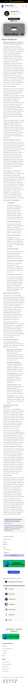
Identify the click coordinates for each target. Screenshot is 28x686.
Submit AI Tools (10, 677)
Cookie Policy (5, 666)
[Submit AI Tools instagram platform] (7, 680)
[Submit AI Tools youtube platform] (10, 680)
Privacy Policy (5, 662)
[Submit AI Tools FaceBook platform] (13, 680)
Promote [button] (14, 21)
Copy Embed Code (13, 572)
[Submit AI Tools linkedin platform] (4, 682)
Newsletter (4, 646)
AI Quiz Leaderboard (7, 648)
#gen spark (19, 629)
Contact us (4, 650)
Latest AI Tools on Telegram (18, 1)
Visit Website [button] (14, 19)
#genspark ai (14, 631)
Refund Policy (5, 668)
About (3, 655)
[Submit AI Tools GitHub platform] (12, 682)
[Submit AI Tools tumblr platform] (10, 682)
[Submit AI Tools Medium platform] (16, 680)
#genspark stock (10, 629)
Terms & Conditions (6, 664)
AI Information (5, 671)
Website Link (8, 539)
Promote (4, 653)
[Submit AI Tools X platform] (4, 680)
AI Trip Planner (8, 523)
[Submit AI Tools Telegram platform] (15, 682)
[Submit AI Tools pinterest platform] (7, 682)
